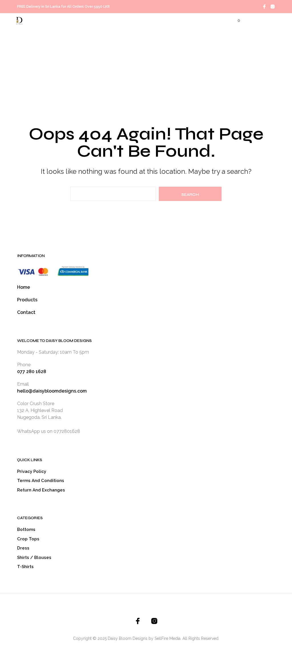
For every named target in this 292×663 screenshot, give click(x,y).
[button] (235, 20)
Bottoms (26, 529)
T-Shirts (25, 566)
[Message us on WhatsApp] (81, 431)
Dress (23, 548)
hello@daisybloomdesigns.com (52, 391)
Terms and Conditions (40, 480)
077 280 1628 (31, 371)
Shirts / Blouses (34, 557)
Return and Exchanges (41, 490)
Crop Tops (28, 538)
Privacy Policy (31, 471)
